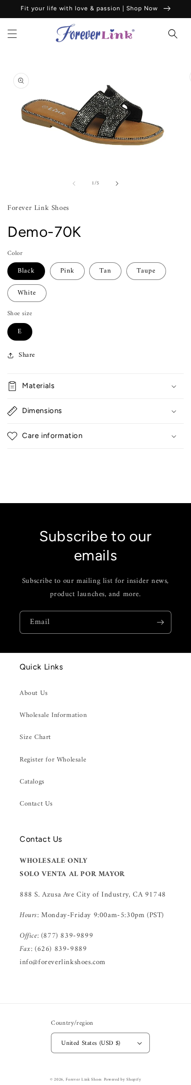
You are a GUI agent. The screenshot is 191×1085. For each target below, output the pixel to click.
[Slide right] (117, 183)
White (27, 293)
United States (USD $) (90, 1043)
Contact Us (36, 804)
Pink (67, 271)
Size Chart (35, 737)
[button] (12, 34)
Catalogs (32, 782)
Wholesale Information (53, 715)
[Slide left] (74, 183)
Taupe (146, 271)
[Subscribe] (160, 622)
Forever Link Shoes (84, 1079)
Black (26, 271)
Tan (105, 271)
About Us (34, 693)
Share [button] (27, 355)
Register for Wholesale (53, 760)
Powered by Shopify (123, 1079)
